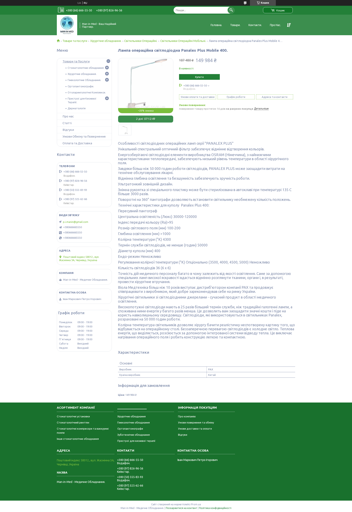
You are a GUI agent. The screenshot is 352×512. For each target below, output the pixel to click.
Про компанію (187, 416)
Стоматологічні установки (73, 416)
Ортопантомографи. (81, 86)
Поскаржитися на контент (181, 508)
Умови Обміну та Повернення (84, 136)
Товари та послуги (75, 41)
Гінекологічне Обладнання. (84, 80)
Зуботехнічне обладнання (133, 434)
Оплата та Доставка (77, 143)
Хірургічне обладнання (131, 416)
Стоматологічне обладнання (86, 67)
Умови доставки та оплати (195, 428)
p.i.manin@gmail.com (75, 221)
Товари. (235, 25)
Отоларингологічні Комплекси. (87, 92)
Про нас (68, 116)
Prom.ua (196, 504)
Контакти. (255, 25)
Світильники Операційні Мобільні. (183, 41)
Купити (199, 76)
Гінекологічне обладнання (133, 422)
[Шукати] (231, 10)
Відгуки (68, 129)
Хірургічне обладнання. (105, 41)
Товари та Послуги (76, 61)
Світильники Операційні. (140, 41)
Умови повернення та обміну (196, 422)
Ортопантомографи (130, 428)
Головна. (216, 25)
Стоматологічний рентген (73, 422)
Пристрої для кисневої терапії (136, 440)
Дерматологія (77, 108)
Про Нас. (275, 25)
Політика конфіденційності (215, 508)
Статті (67, 123)
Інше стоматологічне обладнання (78, 438)
